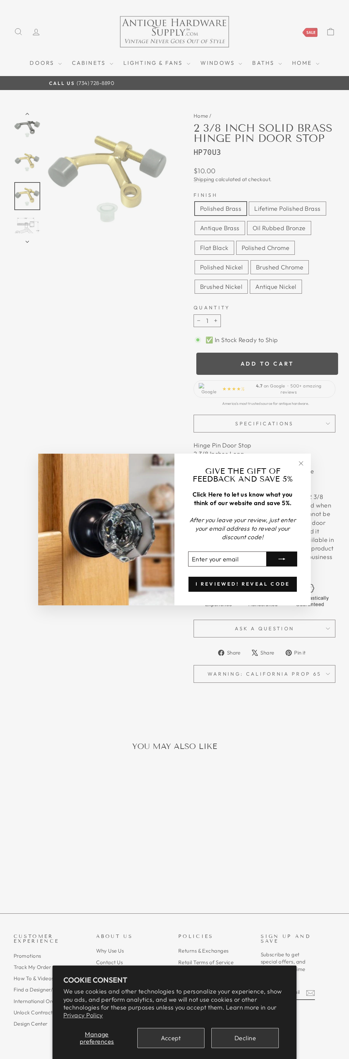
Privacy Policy (83, 1015)
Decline (245, 1038)
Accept (171, 1038)
